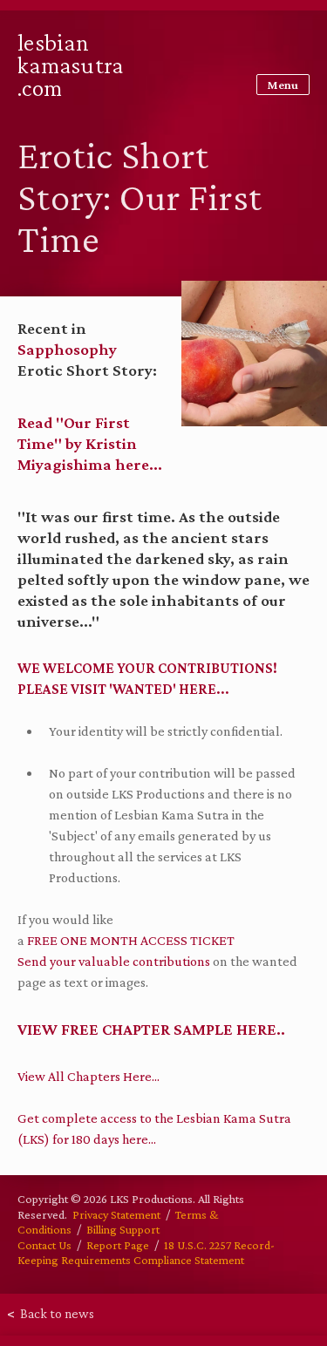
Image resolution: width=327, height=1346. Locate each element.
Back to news (50, 1313)
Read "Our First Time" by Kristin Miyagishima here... (89, 443)
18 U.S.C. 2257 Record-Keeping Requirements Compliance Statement (146, 1253)
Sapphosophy (67, 349)
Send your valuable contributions (113, 961)
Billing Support (123, 1229)
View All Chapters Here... (88, 1076)
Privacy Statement (116, 1214)
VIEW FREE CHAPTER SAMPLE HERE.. (151, 1029)
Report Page (117, 1245)
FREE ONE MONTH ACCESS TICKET (132, 940)
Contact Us (44, 1245)
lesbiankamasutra (70, 65)
